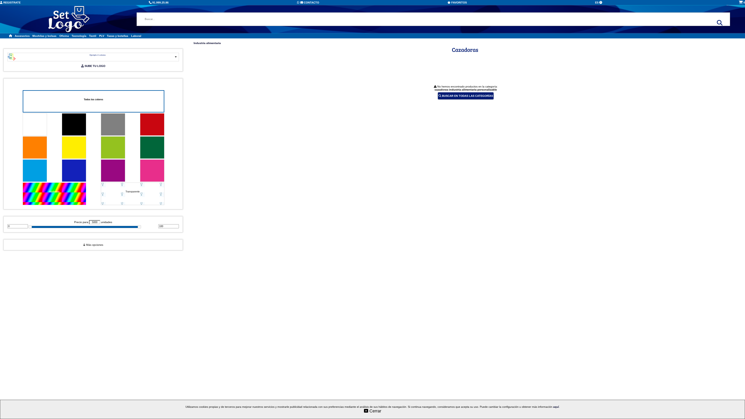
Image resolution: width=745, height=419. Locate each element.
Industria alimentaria (207, 43)
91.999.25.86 (160, 2)
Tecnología (79, 35)
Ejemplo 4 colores (98, 55)
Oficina (64, 35)
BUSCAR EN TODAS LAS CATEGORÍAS (467, 95)
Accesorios (22, 35)
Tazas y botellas (117, 35)
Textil (92, 35)
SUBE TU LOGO (94, 66)
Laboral (136, 35)
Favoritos (458, 2)
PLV (101, 35)
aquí (556, 406)
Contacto (311, 2)
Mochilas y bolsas (44, 35)
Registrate (12, 2)
